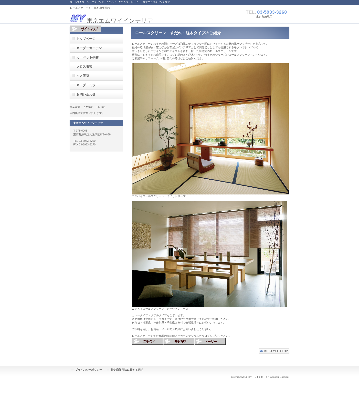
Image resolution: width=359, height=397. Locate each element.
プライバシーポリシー (88, 369)
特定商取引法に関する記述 (127, 369)
